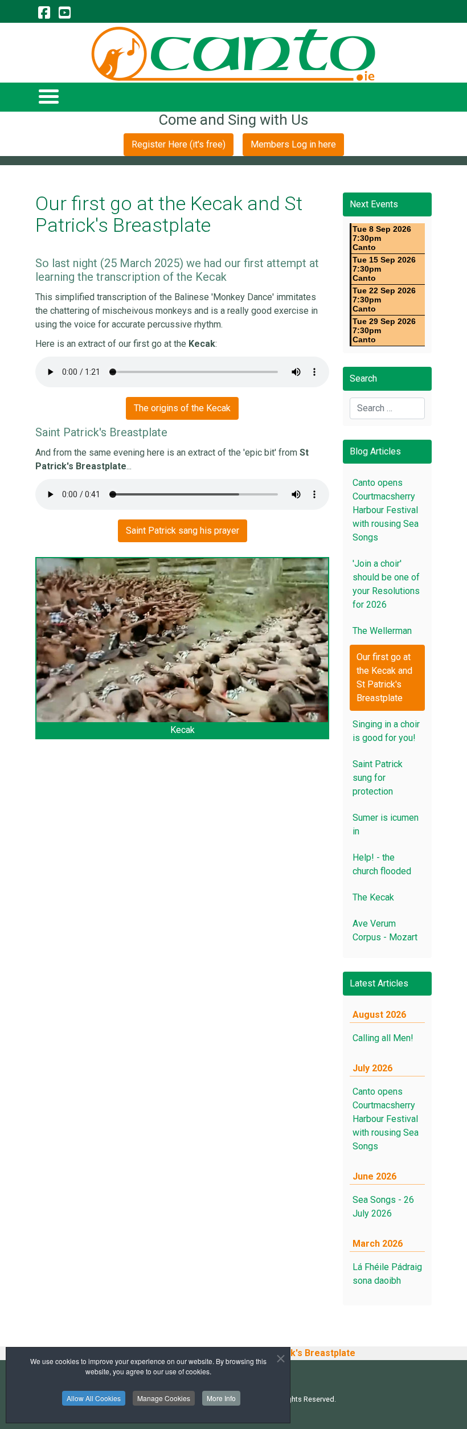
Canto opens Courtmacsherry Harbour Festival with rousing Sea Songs (386, 510)
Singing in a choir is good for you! (386, 731)
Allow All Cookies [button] (94, 1398)
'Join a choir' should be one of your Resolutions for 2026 (386, 584)
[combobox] (387, 408)
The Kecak (373, 897)
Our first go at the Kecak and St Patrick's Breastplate (384, 677)
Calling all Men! (383, 1038)
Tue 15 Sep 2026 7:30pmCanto (384, 268)
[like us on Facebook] (43, 13)
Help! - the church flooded (382, 864)
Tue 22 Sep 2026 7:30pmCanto (384, 299)
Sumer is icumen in (386, 824)
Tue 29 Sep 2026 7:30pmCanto (384, 330)
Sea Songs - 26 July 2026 (383, 1206)
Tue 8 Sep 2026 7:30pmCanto (382, 238)
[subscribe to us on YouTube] (64, 13)
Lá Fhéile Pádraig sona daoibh (387, 1274)
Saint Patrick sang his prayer (182, 530)
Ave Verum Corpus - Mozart (385, 930)
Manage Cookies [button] (163, 1398)
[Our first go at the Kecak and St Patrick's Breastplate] (182, 640)
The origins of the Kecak (182, 408)
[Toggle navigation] (48, 96)
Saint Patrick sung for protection (378, 778)
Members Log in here (293, 144)
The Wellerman (382, 630)
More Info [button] (221, 1398)
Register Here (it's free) (179, 144)
